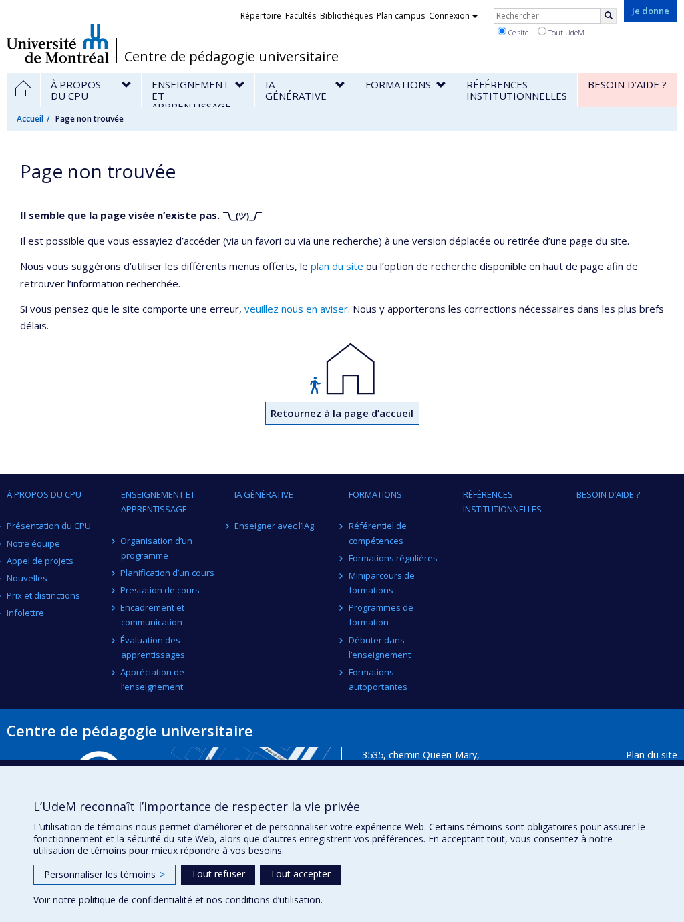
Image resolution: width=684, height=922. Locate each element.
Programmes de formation (381, 614)
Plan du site (651, 754)
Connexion (449, 15)
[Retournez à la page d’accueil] (342, 369)
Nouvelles (27, 578)
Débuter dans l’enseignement (380, 647)
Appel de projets (40, 561)
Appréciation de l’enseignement (153, 679)
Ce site (517, 32)
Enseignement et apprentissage (158, 501)
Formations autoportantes (378, 679)
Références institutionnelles (502, 501)
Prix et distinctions (43, 595)
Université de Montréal (58, 43)
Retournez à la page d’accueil (342, 413)
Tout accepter (300, 873)
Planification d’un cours (168, 573)
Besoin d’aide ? (608, 494)
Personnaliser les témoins (104, 874)
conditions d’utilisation (273, 899)
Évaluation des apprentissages (153, 647)
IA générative (263, 494)
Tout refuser (218, 873)
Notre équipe (33, 543)
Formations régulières (393, 558)
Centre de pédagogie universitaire (231, 56)
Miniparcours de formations (382, 582)
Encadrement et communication (153, 614)
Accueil (30, 118)
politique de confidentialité (135, 899)
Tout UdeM (565, 32)
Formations (375, 494)
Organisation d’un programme (157, 547)
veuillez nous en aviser (296, 308)
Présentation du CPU (49, 526)
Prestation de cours (160, 590)
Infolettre (25, 613)
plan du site (337, 266)
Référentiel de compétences (378, 533)
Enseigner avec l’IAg (274, 526)
